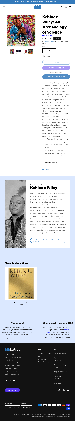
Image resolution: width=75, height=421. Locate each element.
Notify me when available (56, 77)
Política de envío (50, 416)
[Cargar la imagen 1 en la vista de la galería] (12, 51)
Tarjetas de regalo (60, 372)
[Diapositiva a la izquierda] (7, 52)
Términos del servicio (38, 416)
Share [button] (47, 169)
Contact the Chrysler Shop (61, 366)
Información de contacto (63, 416)
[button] (4, 7)
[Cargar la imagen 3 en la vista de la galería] (24, 51)
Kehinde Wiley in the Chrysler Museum (46, 240)
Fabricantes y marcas (59, 377)
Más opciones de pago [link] (56, 72)
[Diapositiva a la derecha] (35, 52)
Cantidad (45, 47)
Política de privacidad (64, 414)
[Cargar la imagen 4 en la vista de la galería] (30, 51)
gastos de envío (49, 41)
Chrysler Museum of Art (23, 414)
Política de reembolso (50, 414)
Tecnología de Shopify (36, 414)
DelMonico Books (47, 35)
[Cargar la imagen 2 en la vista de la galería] (18, 51)
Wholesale (57, 383)
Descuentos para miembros (60, 359)
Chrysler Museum (60, 353)
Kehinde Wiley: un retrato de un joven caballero (21, 302)
